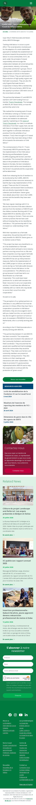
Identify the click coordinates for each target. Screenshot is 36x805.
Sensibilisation (24, 760)
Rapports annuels (8, 730)
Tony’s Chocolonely (15, 102)
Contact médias (24, 770)
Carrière (5, 733)
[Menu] (31, 3)
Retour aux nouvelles (18, 379)
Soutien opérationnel (10, 745)
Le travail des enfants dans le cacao (24, 725)
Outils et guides (24, 757)
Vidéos (5, 772)
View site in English (26, 784)
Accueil (5, 32)
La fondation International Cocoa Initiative (9, 725)
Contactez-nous (18, 471)
